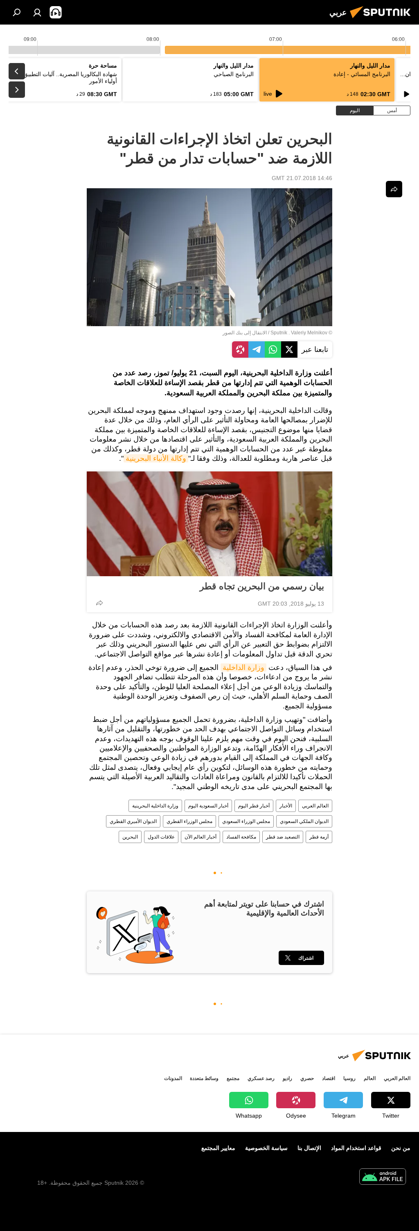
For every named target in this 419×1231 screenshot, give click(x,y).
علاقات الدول (161, 837)
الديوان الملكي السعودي (304, 821)
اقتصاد (328, 1078)
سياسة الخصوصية (266, 1148)
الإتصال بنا (309, 1148)
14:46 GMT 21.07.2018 (302, 178)
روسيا (349, 1078)
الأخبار (285, 806)
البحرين (130, 837)
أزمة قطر (319, 837)
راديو (287, 1078)
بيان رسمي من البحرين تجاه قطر (262, 586)
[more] (99, 603)
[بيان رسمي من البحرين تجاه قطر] (209, 523)
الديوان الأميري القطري (133, 821)
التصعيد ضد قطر (283, 837)
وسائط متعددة (204, 1078)
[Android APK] (382, 1177)
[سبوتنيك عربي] (383, 19)
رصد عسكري (261, 1078)
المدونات (173, 1078)
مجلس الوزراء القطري (189, 821)
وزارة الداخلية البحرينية (155, 806)
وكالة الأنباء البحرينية (156, 458)
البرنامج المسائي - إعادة (361, 74)
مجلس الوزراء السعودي (246, 821)
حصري (307, 1078)
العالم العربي (315, 806)
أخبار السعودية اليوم (208, 806)
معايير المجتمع (218, 1148)
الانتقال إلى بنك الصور (245, 333)
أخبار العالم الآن (200, 837)
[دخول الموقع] (37, 12)
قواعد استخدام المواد (356, 1148)
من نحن (400, 1148)
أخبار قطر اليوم (254, 806)
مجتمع (233, 1078)
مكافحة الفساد (241, 837)
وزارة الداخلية (243, 667)
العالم (370, 1078)
